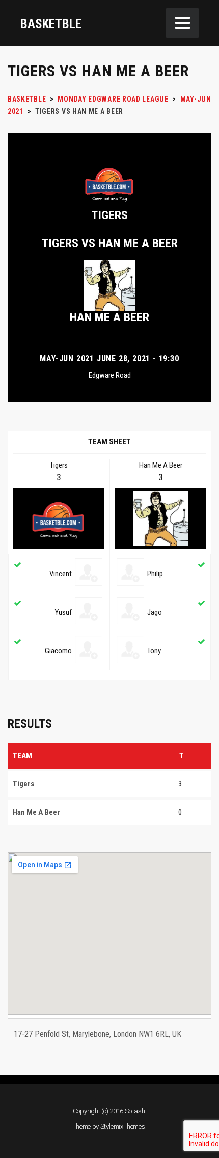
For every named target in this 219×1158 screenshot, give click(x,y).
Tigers (109, 215)
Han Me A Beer (109, 317)
